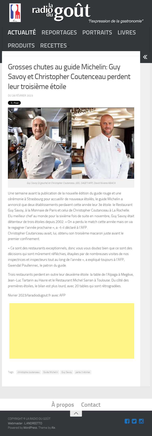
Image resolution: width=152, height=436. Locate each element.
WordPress (30, 427)
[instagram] (141, 421)
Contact (91, 404)
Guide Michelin (50, 372)
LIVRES (127, 32)
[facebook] (127, 421)
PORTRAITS (97, 32)
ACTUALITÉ (22, 32)
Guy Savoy (67, 372)
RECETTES (53, 45)
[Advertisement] (80, 331)
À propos (62, 404)
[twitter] (134, 421)
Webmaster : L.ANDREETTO (25, 423)
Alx (53, 427)
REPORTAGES (59, 32)
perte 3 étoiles (83, 372)
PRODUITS (21, 45)
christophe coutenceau (29, 372)
